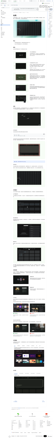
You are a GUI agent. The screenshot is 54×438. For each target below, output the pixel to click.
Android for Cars (28, 425)
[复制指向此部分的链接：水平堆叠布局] (19, 194)
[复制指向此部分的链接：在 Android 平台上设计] (38, 62)
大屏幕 (26, 421)
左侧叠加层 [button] (18, 345)
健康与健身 (20, 424)
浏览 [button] (14, 345)
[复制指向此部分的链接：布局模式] (18, 190)
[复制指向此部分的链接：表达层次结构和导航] (21, 320)
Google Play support (49, 424)
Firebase (29, 432)
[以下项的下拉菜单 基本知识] (12, 1)
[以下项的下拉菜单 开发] (22, 1)
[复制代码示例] (44, 134)
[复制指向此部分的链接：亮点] (16, 40)
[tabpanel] (29, 357)
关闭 (47, 9)
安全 (12, 424)
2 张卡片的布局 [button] (21, 373)
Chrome (25, 432)
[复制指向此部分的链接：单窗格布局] (34, 276)
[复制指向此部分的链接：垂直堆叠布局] (19, 217)
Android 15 (34, 424)
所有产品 (40, 432)
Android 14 (34, 425)
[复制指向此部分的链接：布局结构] (18, 270)
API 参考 (41, 424)
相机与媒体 (20, 425)
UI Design (2, 3)
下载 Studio (41, 425)
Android (13, 421)
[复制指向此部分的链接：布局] (16, 106)
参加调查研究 (48, 425)
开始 (50, 9)
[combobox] (33, 1)
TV (5, 3)
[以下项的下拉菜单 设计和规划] (17, 1)
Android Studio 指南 (42, 421)
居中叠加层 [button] (28, 345)
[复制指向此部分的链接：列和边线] (17, 164)
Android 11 (34, 429)
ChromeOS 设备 (28, 424)
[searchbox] (5, 7)
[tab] (14, 346)
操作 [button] (36, 345)
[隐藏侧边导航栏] (9, 436)
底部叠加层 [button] (32, 345)
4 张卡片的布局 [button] (33, 373)
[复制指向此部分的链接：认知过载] (17, 297)
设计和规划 (20, 12)
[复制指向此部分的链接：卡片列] (17, 370)
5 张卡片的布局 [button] (38, 373)
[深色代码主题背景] (43, 134)
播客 (12, 429)
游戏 (19, 421)
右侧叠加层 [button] (23, 345)
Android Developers (15, 12)
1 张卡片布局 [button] (15, 373)
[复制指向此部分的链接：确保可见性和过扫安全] (38, 74)
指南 (27, 12)
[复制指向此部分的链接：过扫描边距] (18, 130)
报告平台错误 (48, 421)
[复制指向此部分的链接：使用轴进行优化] (36, 95)
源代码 (12, 425)
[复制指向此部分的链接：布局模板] (18, 340)
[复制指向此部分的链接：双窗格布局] (34, 287)
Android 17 (34, 421)
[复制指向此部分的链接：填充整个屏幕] (35, 84)
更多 (39, 345)
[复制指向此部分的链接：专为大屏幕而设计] (37, 52)
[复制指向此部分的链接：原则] (16, 47)
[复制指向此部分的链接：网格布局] (17, 241)
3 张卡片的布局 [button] (27, 373)
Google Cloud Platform (34, 432)
